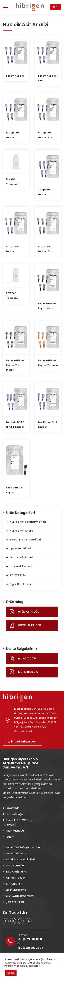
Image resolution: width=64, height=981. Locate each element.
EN (56, 7)
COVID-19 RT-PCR (29, 625)
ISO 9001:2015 (27, 658)
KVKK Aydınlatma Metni (20, 896)
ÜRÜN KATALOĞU (28, 612)
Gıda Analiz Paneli (21, 557)
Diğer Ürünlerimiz (20, 584)
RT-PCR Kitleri (18, 575)
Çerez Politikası (15, 902)
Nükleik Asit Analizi (21, 530)
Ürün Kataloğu (14, 814)
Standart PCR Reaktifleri (25, 539)
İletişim (10, 836)
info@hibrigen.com (23, 741)
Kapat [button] (10, 973)
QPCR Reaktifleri (20, 548)
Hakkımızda (12, 808)
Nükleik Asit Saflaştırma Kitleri (29, 522)
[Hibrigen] (30, 7)
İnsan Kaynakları (15, 830)
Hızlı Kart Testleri (20, 566)
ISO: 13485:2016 (28, 672)
